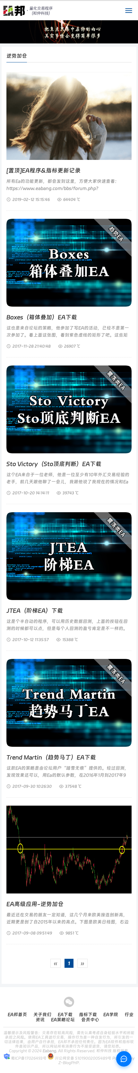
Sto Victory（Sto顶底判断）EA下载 (53, 463)
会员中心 (90, 1019)
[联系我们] (124, 1059)
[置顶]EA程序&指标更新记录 (43, 170)
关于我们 (42, 1014)
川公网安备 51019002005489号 (82, 1058)
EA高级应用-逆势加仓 (35, 904)
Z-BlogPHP (68, 1062)
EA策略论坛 (63, 1019)
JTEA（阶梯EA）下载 (34, 610)
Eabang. (50, 1051)
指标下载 (88, 1014)
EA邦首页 (17, 1014)
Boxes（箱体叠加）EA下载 (41, 317)
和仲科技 (104, 1051)
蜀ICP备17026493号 (28, 1058)
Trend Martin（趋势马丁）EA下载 (51, 757)
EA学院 (110, 1014)
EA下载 (65, 1014)
